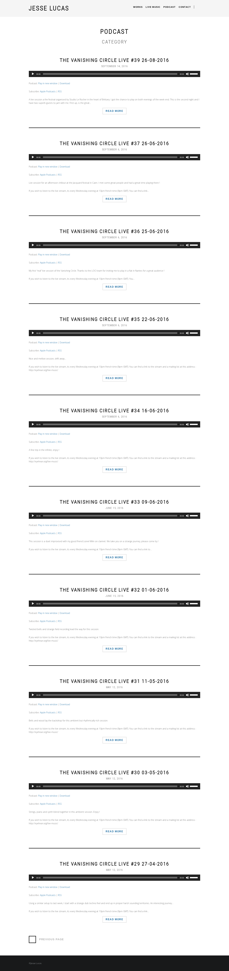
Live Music (153, 7)
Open (198, 7)
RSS (60, 91)
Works (138, 7)
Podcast (169, 7)
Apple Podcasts (48, 91)
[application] (114, 74)
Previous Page (51, 939)
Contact (185, 7)
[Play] (32, 73)
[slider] (194, 73)
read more (114, 111)
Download (65, 83)
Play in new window (47, 83)
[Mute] (187, 73)
